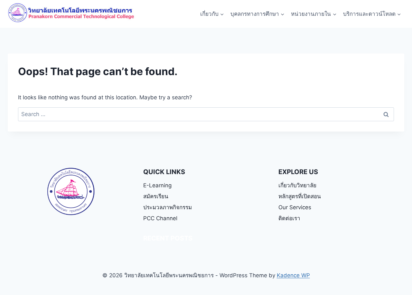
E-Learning (157, 185)
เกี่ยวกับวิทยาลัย (297, 185)
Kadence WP (293, 275)
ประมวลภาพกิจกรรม (167, 207)
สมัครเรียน (155, 196)
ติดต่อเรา (289, 218)
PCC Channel (160, 218)
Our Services (294, 207)
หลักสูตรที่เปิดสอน (299, 196)
